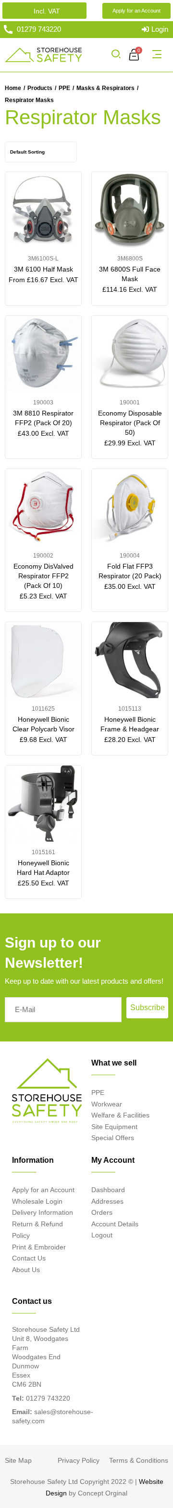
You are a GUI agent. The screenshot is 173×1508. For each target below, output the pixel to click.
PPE (64, 88)
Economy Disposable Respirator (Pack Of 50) (130, 422)
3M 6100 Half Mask (43, 269)
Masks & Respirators (105, 88)
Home (13, 88)
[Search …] (116, 55)
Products (39, 88)
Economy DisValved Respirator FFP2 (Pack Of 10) (43, 575)
